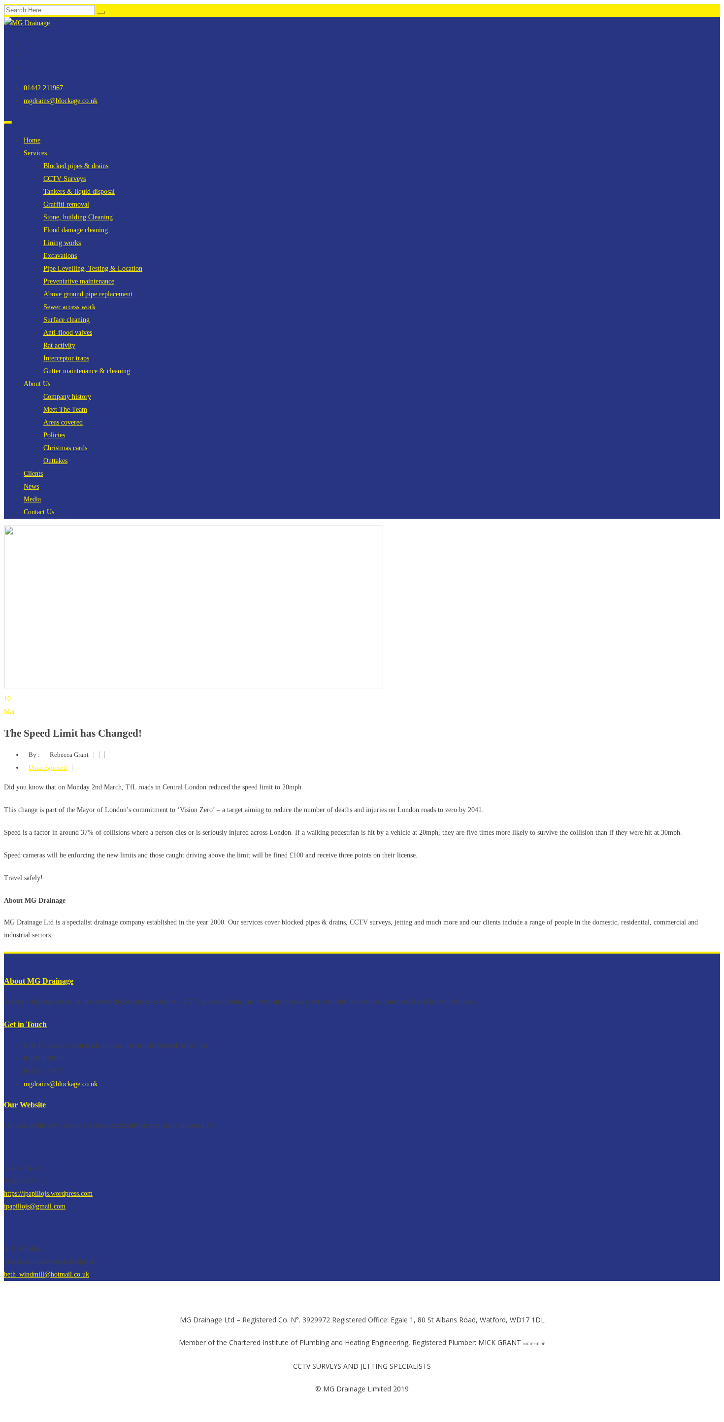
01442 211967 (43, 88)
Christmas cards (65, 448)
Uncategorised (48, 767)
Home (32, 140)
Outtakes (55, 460)
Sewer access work (69, 307)
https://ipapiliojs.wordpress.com (48, 1193)
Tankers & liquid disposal (79, 191)
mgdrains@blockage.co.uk (61, 101)
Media (32, 499)
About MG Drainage (38, 981)
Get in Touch (25, 1024)
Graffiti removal (66, 204)
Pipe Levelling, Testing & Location (92, 268)
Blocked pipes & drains (75, 166)
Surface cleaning (66, 319)
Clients (33, 473)
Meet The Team (65, 409)
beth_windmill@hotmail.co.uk (46, 1274)
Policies (54, 435)
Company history (67, 396)
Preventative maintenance (78, 281)
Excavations (60, 255)
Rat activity (59, 345)
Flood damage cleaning (75, 230)
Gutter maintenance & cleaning (86, 371)
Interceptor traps (66, 358)
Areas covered (63, 422)
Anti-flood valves (67, 332)
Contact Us (39, 512)
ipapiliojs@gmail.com (35, 1206)
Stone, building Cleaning (78, 217)
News (31, 486)
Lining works (62, 243)
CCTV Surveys (64, 178)
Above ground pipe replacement (87, 294)
